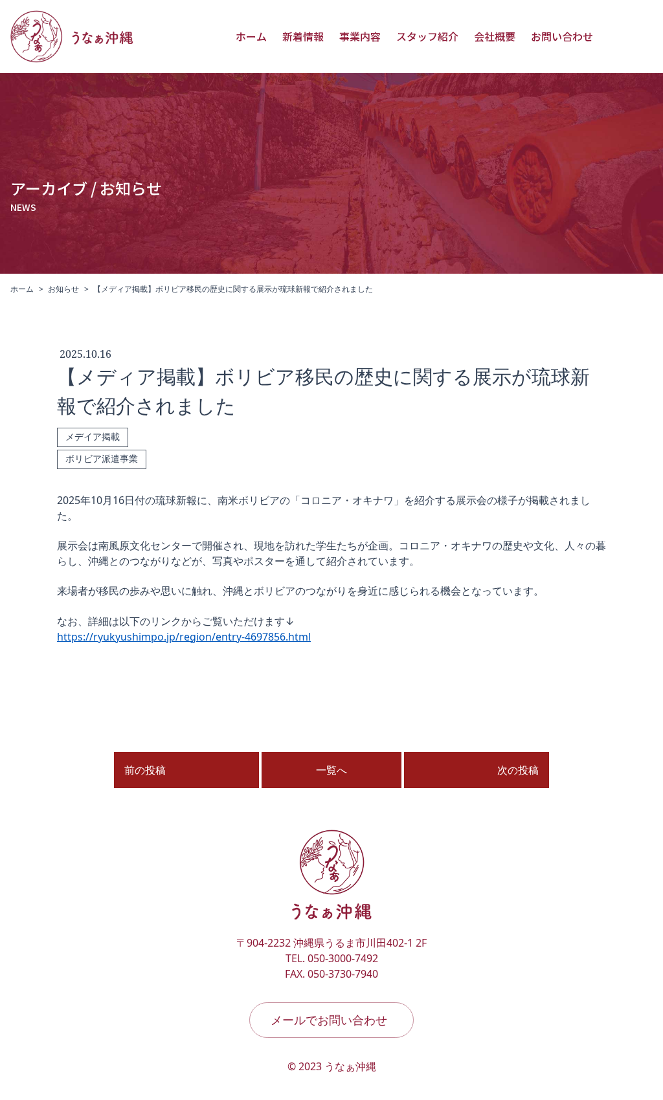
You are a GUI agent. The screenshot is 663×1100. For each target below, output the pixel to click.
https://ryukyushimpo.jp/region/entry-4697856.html (184, 637)
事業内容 (360, 36)
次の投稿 (518, 770)
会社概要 (494, 36)
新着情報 (303, 36)
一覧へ (331, 770)
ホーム (251, 36)
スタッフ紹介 (427, 36)
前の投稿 (145, 770)
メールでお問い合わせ (329, 1020)
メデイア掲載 (92, 437)
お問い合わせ (562, 36)
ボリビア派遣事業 (101, 459)
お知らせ (63, 288)
